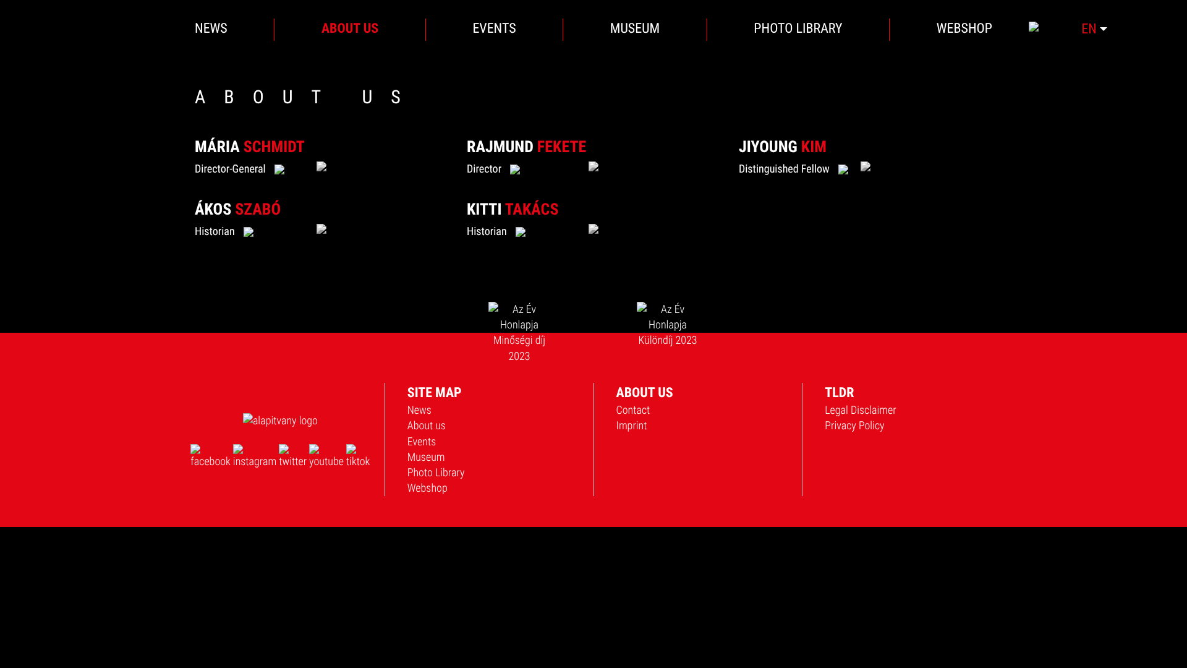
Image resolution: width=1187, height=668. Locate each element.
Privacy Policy (854, 425)
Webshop (427, 488)
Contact (633, 410)
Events (421, 441)
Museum (426, 457)
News (419, 410)
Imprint (631, 425)
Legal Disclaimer (860, 410)
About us (426, 425)
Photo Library (436, 472)
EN (1090, 28)
